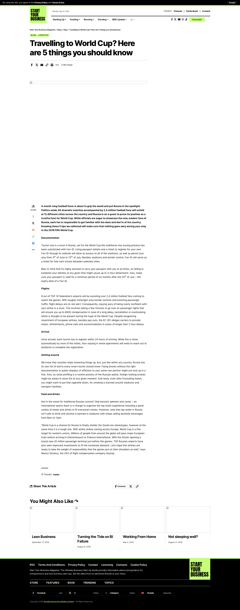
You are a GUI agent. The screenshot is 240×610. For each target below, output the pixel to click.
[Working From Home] (143, 519)
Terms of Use (58, 2)
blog (33, 35)
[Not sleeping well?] (188, 519)
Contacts (206, 11)
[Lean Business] (52, 519)
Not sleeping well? (183, 537)
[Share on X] (37, 65)
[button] (232, 2)
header (56, 474)
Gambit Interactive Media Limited (59, 601)
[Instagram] (183, 20)
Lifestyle (43, 35)
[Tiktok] (186, 20)
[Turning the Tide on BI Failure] (97, 519)
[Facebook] (171, 20)
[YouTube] (179, 20)
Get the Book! (192, 11)
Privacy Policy (41, 2)
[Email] (42, 65)
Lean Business (44, 537)
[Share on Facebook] (32, 65)
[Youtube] (156, 593)
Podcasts (178, 11)
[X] (175, 20)
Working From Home (140, 537)
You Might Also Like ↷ (54, 501)
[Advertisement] (183, 47)
